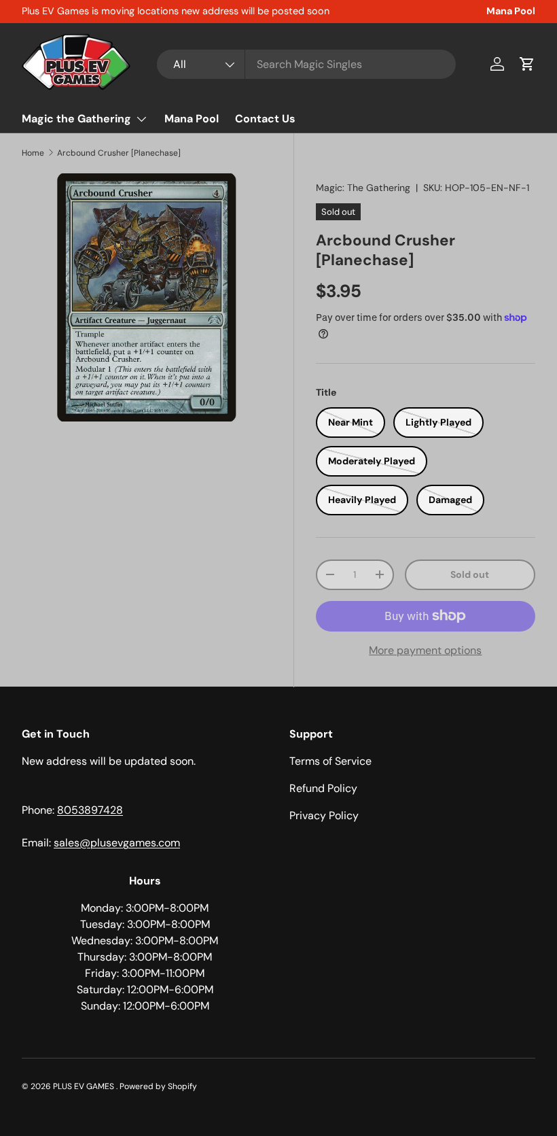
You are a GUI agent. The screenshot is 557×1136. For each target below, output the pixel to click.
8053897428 (90, 810)
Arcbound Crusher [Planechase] (119, 153)
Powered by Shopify (158, 1086)
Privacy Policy (324, 815)
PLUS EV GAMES (84, 1086)
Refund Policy (323, 788)
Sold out (469, 574)
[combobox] (306, 64)
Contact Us (265, 118)
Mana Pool (510, 11)
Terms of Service (330, 761)
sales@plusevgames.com (117, 843)
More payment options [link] (425, 650)
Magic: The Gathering (363, 188)
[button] (527, 64)
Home (33, 153)
